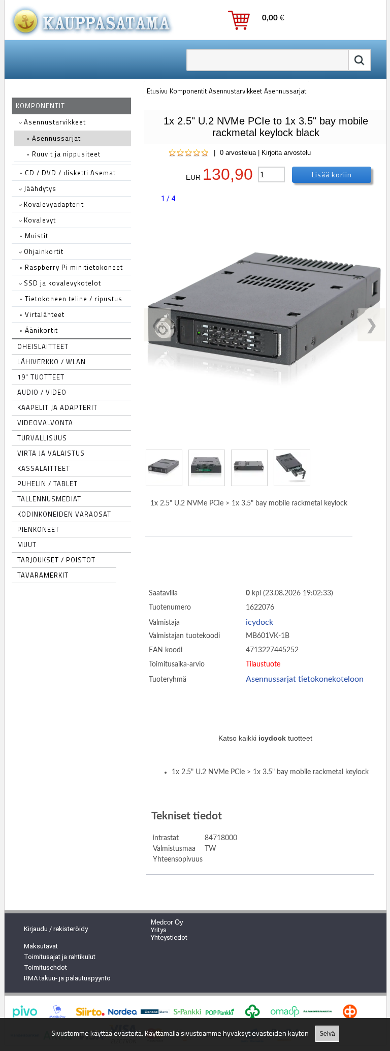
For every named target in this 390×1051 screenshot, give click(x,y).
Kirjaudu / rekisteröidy (56, 929)
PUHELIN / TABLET (47, 484)
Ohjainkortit (42, 251)
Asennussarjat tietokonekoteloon (305, 679)
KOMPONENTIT (40, 106)
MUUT (27, 544)
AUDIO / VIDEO (42, 392)
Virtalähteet (42, 314)
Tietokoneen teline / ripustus (71, 299)
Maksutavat (41, 946)
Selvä (327, 1033)
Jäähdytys (39, 188)
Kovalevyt (39, 220)
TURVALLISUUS (42, 438)
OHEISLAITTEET (43, 346)
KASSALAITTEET (43, 468)
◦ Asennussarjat (54, 138)
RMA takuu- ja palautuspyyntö (67, 978)
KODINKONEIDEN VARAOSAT (64, 514)
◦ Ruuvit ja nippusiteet (64, 154)
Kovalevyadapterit (53, 204)
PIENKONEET (38, 529)
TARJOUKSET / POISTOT (56, 560)
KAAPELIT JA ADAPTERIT (57, 407)
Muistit (34, 236)
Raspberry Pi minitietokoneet (71, 267)
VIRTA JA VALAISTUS (51, 453)
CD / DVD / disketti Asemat (68, 173)
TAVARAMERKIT (43, 575)
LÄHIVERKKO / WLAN (51, 362)
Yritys (159, 930)
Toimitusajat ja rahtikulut (59, 957)
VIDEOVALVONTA (45, 423)
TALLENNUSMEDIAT (49, 499)
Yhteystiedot (169, 937)
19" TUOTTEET (40, 377)
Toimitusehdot (45, 967)
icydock (259, 622)
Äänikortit (39, 330)
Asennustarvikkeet (54, 122)
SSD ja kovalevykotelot (61, 283)
